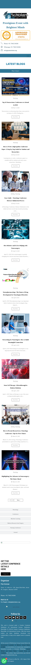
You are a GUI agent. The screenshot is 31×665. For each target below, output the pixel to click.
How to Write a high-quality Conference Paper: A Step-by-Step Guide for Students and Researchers (15, 149)
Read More (15, 116)
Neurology (15, 98)
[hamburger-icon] (28, 56)
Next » (18, 500)
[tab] (15, 71)
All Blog (13, 194)
